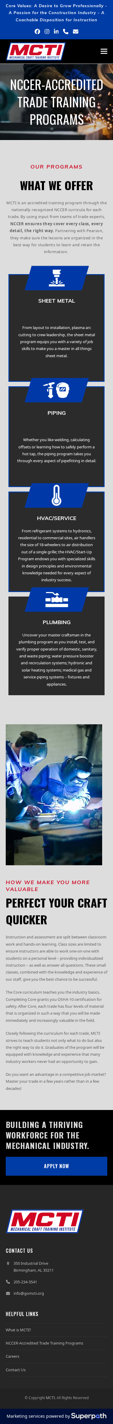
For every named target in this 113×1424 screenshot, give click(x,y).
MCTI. (51, 1397)
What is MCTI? (18, 1330)
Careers (12, 1356)
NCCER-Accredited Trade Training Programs (44, 1343)
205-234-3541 (25, 1282)
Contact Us (16, 1369)
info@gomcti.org (29, 1293)
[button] (104, 51)
